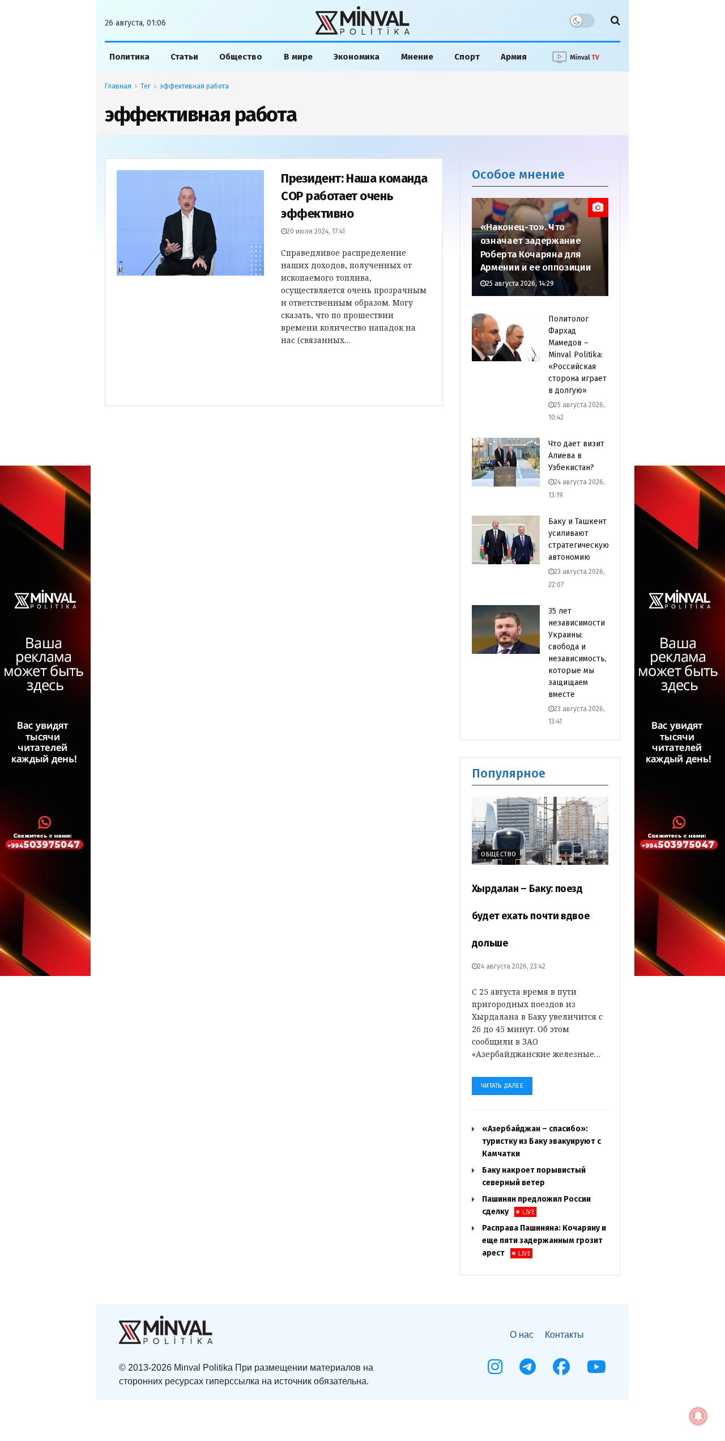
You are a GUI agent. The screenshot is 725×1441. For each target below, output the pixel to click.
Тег (145, 86)
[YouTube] (596, 1366)
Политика (129, 57)
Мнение (417, 57)
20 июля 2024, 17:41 (316, 231)
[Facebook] (561, 1366)
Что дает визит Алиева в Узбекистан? (576, 455)
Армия (514, 57)
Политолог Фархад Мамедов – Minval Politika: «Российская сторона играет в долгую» (577, 354)
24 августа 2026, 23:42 (511, 966)
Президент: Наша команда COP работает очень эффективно (354, 196)
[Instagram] (495, 1366)
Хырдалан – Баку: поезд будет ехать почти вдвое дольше (531, 915)
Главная (118, 86)
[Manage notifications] (698, 1416)
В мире (298, 57)
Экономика (356, 57)
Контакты (564, 1334)
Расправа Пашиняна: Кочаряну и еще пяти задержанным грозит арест (544, 1240)
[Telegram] (527, 1366)
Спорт (467, 57)
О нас (522, 1334)
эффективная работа (194, 86)
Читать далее (502, 1085)
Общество (240, 57)
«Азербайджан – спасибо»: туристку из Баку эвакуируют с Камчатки (541, 1141)
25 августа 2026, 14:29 (520, 284)
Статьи (184, 57)
